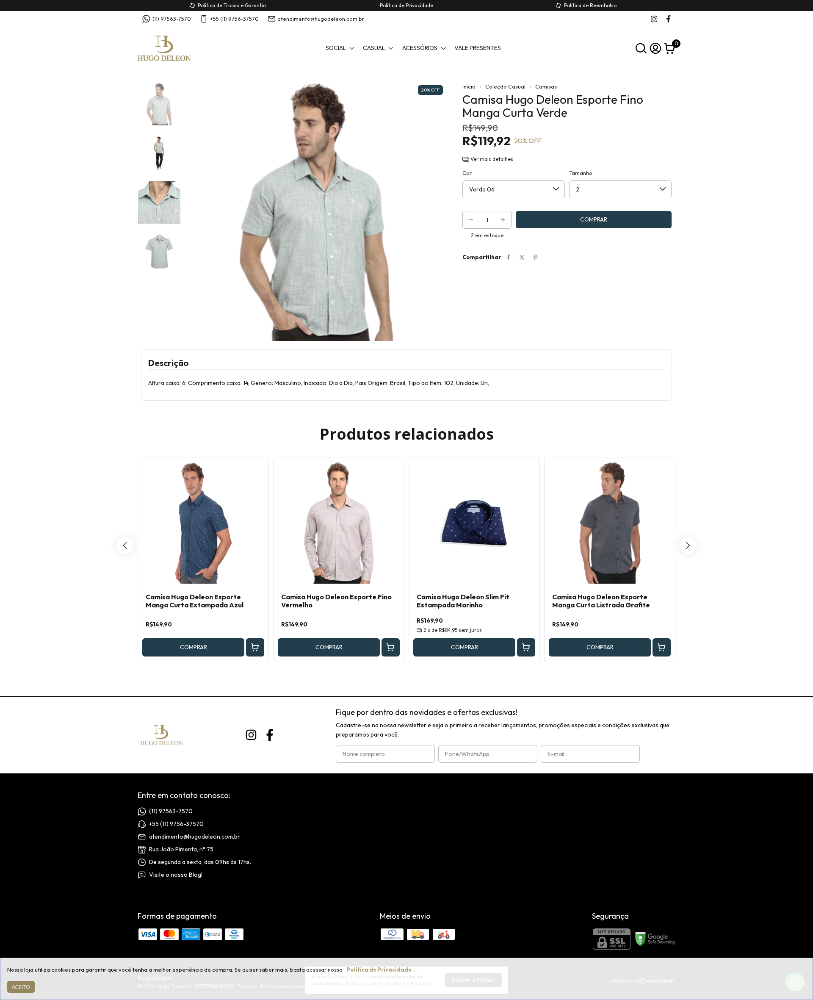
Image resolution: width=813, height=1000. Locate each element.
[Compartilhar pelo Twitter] (522, 257)
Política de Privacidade (379, 969)
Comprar (193, 647)
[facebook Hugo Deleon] (668, 19)
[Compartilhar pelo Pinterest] (535, 257)
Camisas (546, 86)
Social (336, 48)
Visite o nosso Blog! (175, 874)
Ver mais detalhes (491, 159)
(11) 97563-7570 (171, 18)
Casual (374, 48)
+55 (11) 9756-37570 (234, 18)
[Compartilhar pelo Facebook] (508, 257)
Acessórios (419, 48)
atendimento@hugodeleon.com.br (320, 18)
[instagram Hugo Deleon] (654, 19)
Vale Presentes (477, 48)
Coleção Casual (505, 86)
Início (469, 86)
